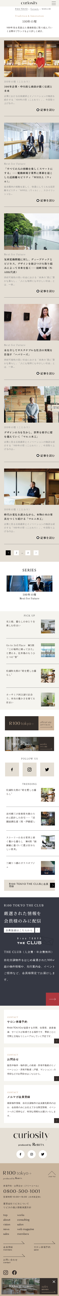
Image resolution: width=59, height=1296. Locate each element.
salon (20, 1224)
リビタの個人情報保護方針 (17, 1207)
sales (6, 1234)
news (6, 1229)
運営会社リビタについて (16, 1204)
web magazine (25, 1229)
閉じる (54, 1281)
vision (6, 1224)
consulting (23, 1220)
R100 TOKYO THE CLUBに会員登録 (29, 885)
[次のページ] (36, 552)
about (6, 1220)
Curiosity (34, 9)
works (20, 1215)
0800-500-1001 (21, 1191)
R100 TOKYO (21, 9)
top (5, 1215)
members (23, 1234)
